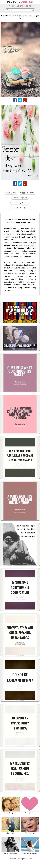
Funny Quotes (29, 833)
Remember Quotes (20, 198)
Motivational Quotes (10, 853)
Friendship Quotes (10, 813)
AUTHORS (19, 6)
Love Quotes (29, 813)
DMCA (31, 858)
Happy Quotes (10, 193)
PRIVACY (25, 858)
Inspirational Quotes (30, 853)
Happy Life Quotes (27, 193)
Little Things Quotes (20, 203)
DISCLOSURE (12, 858)
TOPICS (11, 6)
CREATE (28, 6)
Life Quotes (10, 833)
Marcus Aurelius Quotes (20, 208)
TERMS (20, 858)
